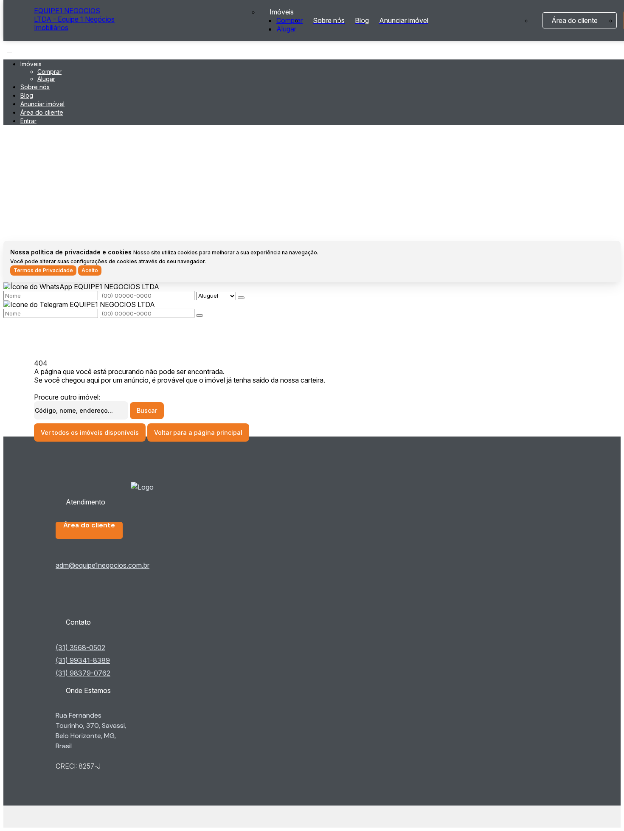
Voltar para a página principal (198, 432)
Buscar (147, 410)
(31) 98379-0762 (83, 673)
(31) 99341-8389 (83, 660)
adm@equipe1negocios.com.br (102, 565)
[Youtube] (105, 602)
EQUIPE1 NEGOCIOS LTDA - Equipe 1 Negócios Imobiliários (74, 19)
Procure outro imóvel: (67, 397)
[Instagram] (105, 609)
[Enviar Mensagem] (199, 315)
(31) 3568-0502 (80, 647)
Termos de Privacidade (43, 270)
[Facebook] (105, 595)
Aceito (90, 270)
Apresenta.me (55, 816)
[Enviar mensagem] (241, 297)
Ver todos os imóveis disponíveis (90, 432)
